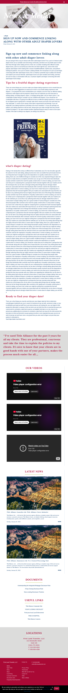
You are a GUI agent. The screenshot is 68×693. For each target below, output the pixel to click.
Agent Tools (9, 667)
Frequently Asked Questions (13, 679)
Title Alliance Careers (34, 619)
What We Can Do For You (28, 671)
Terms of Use (27, 691)
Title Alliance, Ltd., (11, 564)
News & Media (25, 677)
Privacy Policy (25, 667)
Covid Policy (10, 673)
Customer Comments (12, 675)
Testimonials (25, 669)
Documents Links (11, 677)
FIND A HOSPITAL (34, 616)
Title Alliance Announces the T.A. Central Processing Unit (28, 561)
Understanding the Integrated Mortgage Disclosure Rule (34, 585)
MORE (59, 521)
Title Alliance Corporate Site (34, 606)
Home (8, 669)
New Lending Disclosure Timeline (34, 592)
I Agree (56, 688)
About (8, 671)
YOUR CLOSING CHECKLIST (34, 609)
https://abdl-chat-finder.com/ (17, 319)
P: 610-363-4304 (36, 662)
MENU (8, 666)
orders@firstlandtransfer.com (39, 664)
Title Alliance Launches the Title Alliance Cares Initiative (27, 512)
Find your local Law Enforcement (34, 612)
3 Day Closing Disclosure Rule (34, 589)
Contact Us (24, 662)
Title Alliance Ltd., (11, 515)
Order (23, 675)
